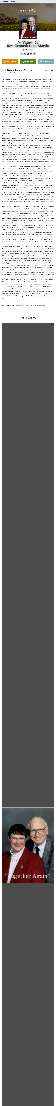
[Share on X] (24, 53)
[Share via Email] (31, 53)
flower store (41, 305)
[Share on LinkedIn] (28, 53)
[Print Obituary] (34, 53)
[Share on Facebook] (21, 53)
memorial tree (19, 305)
